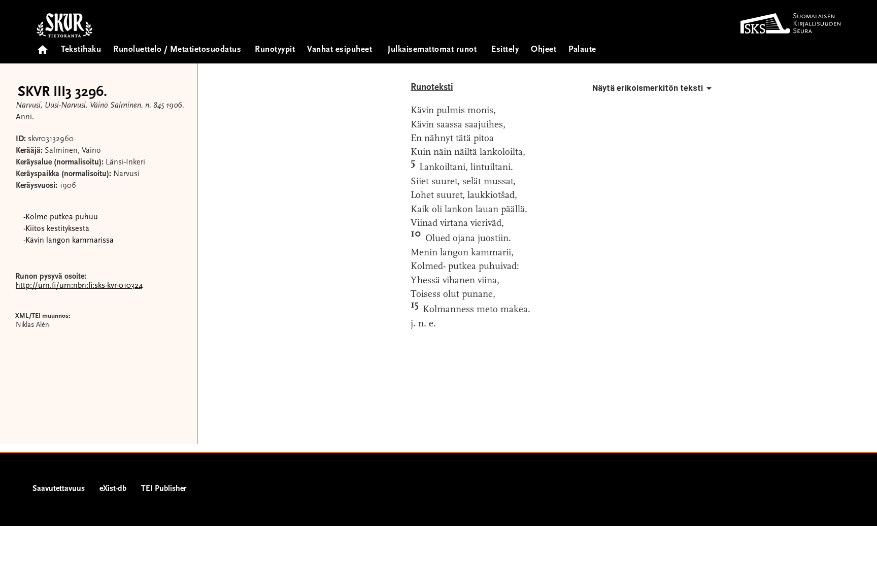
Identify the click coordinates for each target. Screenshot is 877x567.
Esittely (505, 50)
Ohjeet (543, 50)
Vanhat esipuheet (339, 50)
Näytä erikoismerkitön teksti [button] (647, 88)
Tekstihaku (81, 50)
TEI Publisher (163, 489)
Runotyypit (275, 50)
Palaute (582, 50)
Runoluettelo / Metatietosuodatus (177, 50)
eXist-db (112, 489)
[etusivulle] (43, 46)
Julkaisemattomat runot (432, 50)
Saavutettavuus (58, 489)
